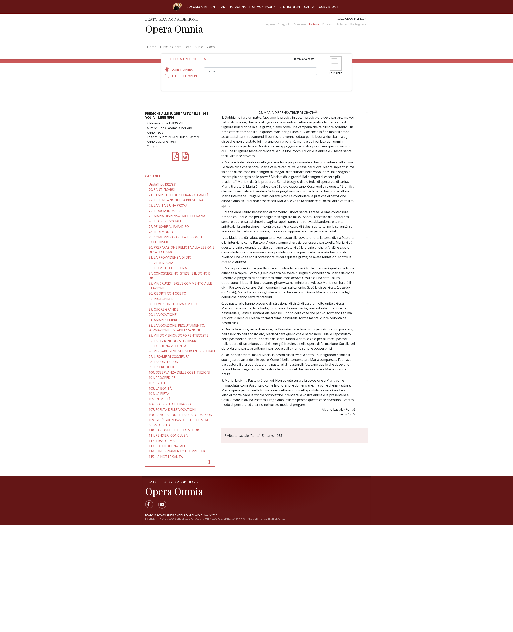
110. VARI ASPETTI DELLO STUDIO (174, 430)
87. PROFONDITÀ (161, 299)
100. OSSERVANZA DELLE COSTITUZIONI (179, 372)
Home (152, 46)
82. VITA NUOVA (161, 263)
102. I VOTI (157, 383)
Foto (188, 47)
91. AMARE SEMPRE (163, 320)
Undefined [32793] (162, 184)
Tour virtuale (328, 7)
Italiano (314, 24)
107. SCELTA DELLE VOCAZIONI (172, 409)
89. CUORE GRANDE (163, 309)
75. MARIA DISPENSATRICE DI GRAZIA (177, 216)
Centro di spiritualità (297, 7)
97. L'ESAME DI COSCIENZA (169, 356)
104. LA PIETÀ (159, 393)
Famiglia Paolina (233, 7)
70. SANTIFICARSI (162, 189)
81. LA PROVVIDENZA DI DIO (170, 257)
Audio (199, 47)
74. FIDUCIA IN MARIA (165, 211)
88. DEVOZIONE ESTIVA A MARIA (173, 304)
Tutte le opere (185, 76)
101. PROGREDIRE (162, 377)
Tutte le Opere (170, 47)
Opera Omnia (174, 28)
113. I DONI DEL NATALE (167, 446)
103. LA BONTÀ (160, 388)
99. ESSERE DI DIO (162, 367)
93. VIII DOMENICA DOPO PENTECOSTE (178, 335)
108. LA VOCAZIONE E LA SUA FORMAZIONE (181, 415)
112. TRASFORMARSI (164, 441)
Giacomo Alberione (201, 7)
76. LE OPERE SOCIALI (165, 221)
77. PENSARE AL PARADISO (169, 226)
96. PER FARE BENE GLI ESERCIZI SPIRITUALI (182, 351)
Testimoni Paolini (262, 7)
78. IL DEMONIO (161, 232)
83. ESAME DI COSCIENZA (168, 268)
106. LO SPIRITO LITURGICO (170, 404)
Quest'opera (182, 69)
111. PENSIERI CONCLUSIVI (169, 435)
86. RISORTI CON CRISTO (167, 293)
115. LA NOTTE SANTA (166, 456)
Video (210, 47)
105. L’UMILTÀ (159, 399)
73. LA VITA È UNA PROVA (168, 205)
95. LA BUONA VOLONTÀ (167, 346)
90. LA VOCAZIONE (163, 314)
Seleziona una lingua (351, 18)
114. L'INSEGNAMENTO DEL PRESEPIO (178, 451)
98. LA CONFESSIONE (164, 362)
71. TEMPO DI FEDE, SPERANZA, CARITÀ (178, 195)
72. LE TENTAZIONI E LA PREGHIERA (176, 200)
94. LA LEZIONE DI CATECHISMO (173, 341)
